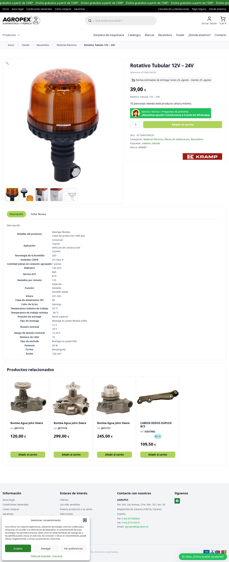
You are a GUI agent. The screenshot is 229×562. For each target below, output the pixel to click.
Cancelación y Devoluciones (173, 9)
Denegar (46, 548)
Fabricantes (66, 513)
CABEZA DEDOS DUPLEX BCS (156, 424)
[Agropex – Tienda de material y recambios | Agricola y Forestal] (21, 20)
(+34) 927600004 (131, 518)
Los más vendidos (70, 504)
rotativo (146, 143)
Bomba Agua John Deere (26, 423)
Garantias (79, 9)
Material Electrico (67, 45)
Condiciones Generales (39, 9)
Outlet (180, 35)
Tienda (25, 45)
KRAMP (142, 147)
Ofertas (64, 499)
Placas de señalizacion (177, 139)
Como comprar (63, 9)
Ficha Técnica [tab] (38, 214)
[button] (85, 520)
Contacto (220, 35)
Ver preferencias (73, 548)
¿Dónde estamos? (199, 35)
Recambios (165, 35)
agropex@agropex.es (137, 526)
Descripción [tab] (16, 214)
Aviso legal (57, 556)
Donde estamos (217, 9)
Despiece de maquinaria (108, 35)
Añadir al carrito (183, 124)
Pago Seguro (199, 9)
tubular (156, 143)
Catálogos (134, 35)
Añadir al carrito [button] (27, 454)
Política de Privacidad (41, 556)
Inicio (6, 9)
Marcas (149, 35)
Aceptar (18, 548)
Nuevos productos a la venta (76, 509)
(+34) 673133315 (131, 522)
